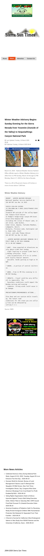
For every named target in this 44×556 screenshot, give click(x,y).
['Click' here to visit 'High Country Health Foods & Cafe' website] (22, 10)
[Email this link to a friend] (38, 140)
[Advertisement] (22, 86)
